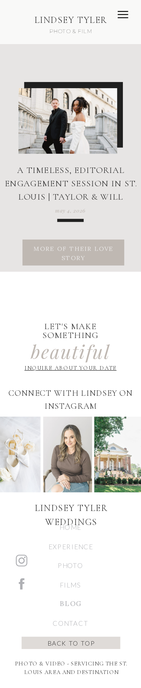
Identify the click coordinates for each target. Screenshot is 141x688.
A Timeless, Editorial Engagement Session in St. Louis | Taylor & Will (71, 183)
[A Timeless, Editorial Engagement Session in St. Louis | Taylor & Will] (67, 121)
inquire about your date (71, 368)
